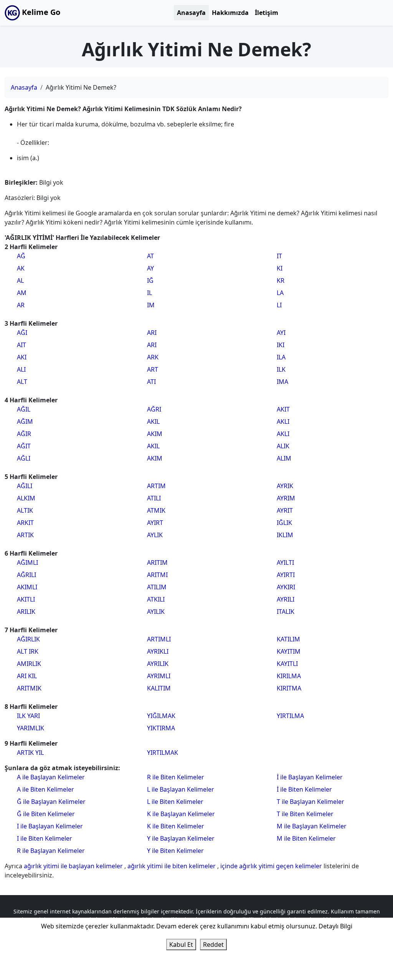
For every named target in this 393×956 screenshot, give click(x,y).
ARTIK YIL (30, 752)
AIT (21, 345)
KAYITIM (289, 651)
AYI (281, 332)
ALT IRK (27, 651)
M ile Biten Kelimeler (306, 838)
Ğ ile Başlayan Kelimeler (51, 801)
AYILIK (156, 611)
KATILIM (288, 639)
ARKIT (25, 522)
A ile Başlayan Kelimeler (51, 777)
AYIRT (155, 522)
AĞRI (154, 409)
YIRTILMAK (162, 752)
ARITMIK (29, 688)
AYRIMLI (158, 676)
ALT (22, 381)
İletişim (266, 12)
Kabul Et (181, 944)
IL (149, 293)
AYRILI (285, 599)
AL (20, 280)
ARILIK (26, 611)
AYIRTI (286, 575)
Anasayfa (191, 12)
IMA (282, 381)
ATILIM (157, 587)
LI (279, 305)
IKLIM (285, 535)
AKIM (154, 434)
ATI (151, 381)
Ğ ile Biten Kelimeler (46, 814)
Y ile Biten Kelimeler (175, 850)
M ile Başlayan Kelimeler (312, 826)
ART (152, 369)
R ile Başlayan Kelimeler (51, 850)
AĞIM (25, 421)
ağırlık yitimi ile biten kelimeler (172, 866)
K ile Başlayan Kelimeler (181, 814)
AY (150, 268)
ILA (281, 357)
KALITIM (159, 688)
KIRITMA (289, 688)
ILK (281, 369)
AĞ (21, 256)
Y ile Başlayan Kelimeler (181, 838)
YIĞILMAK (161, 716)
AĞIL (23, 409)
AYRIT (285, 510)
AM (21, 293)
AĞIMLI (27, 562)
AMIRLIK (29, 663)
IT (279, 256)
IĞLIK (284, 522)
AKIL (153, 421)
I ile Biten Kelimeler (44, 838)
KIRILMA (289, 676)
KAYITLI (287, 663)
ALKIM (26, 498)
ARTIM (156, 486)
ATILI (154, 498)
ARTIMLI (159, 639)
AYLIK (155, 535)
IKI (280, 345)
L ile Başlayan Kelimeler (180, 789)
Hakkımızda (230, 12)
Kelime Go (40, 12)
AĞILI (24, 486)
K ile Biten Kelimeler (175, 826)
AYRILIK (157, 663)
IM (151, 305)
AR (21, 305)
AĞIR (24, 434)
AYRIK (285, 486)
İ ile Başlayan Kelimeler (310, 777)
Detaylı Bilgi (335, 926)
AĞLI (23, 458)
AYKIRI (286, 587)
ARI (152, 332)
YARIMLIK (30, 728)
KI (279, 268)
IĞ (150, 280)
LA (280, 293)
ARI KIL (27, 676)
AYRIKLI (157, 651)
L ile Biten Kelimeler (175, 801)
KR (280, 280)
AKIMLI (27, 587)
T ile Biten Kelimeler (305, 814)
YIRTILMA (290, 716)
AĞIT (24, 446)
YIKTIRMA (161, 728)
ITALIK (285, 611)
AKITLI (26, 599)
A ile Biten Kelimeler (45, 789)
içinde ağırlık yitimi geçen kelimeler (272, 866)
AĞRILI (26, 575)
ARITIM (157, 562)
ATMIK (156, 510)
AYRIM (286, 498)
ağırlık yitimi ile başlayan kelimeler (74, 866)
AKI (21, 357)
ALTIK (25, 510)
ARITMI (157, 575)
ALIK (283, 446)
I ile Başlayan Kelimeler (50, 826)
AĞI (22, 332)
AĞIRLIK (28, 639)
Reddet (213, 944)
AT (150, 256)
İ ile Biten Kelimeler (304, 789)
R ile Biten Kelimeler (175, 777)
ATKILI (156, 599)
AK (21, 268)
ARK (153, 357)
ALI (21, 369)
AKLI (283, 421)
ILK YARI (28, 716)
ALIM (284, 458)
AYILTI (285, 562)
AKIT (283, 409)
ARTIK (25, 535)
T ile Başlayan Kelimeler (310, 801)
